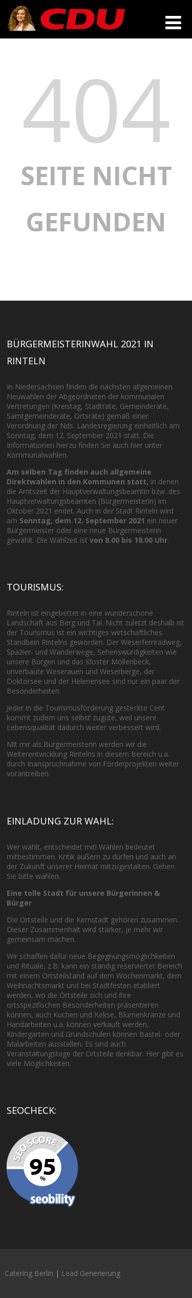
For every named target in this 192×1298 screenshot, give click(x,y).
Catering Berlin (29, 1273)
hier (137, 445)
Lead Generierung (90, 1273)
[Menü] (173, 22)
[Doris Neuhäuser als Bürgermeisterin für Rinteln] (66, 32)
